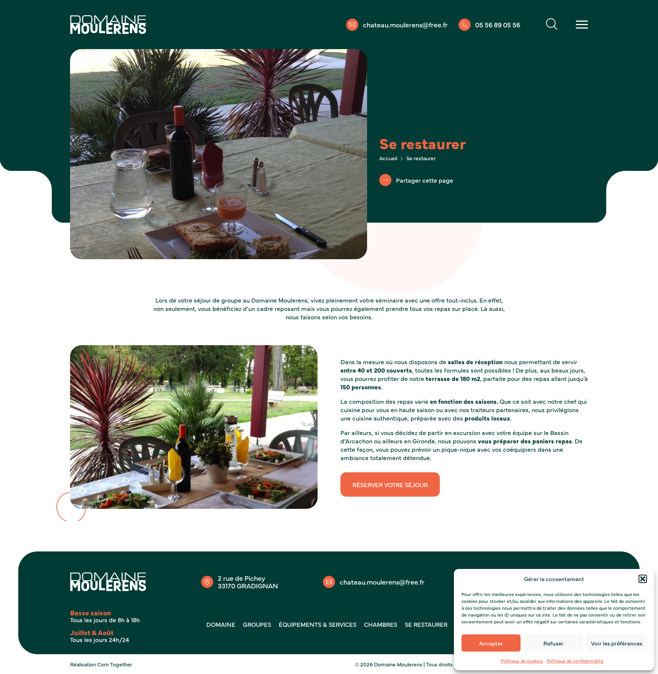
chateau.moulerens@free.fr (405, 25)
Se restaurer (426, 624)
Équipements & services (317, 624)
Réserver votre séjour (390, 484)
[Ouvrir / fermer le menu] (582, 25)
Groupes (257, 624)
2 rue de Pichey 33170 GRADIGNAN (248, 582)
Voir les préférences (616, 643)
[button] (643, 579)
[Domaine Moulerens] (108, 24)
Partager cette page (424, 180)
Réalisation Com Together (101, 664)
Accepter (491, 643)
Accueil (388, 158)
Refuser (553, 643)
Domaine (220, 624)
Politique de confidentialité (575, 661)
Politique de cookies (522, 661)
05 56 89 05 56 (497, 25)
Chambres (380, 624)
